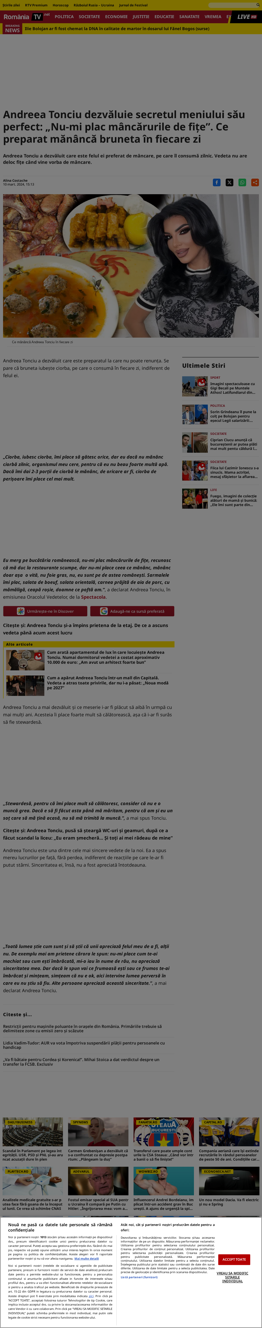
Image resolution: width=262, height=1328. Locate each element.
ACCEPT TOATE (234, 1259)
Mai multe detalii (86, 1258)
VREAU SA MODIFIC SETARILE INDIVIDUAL (232, 1277)
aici (91, 1296)
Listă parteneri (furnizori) (139, 1277)
